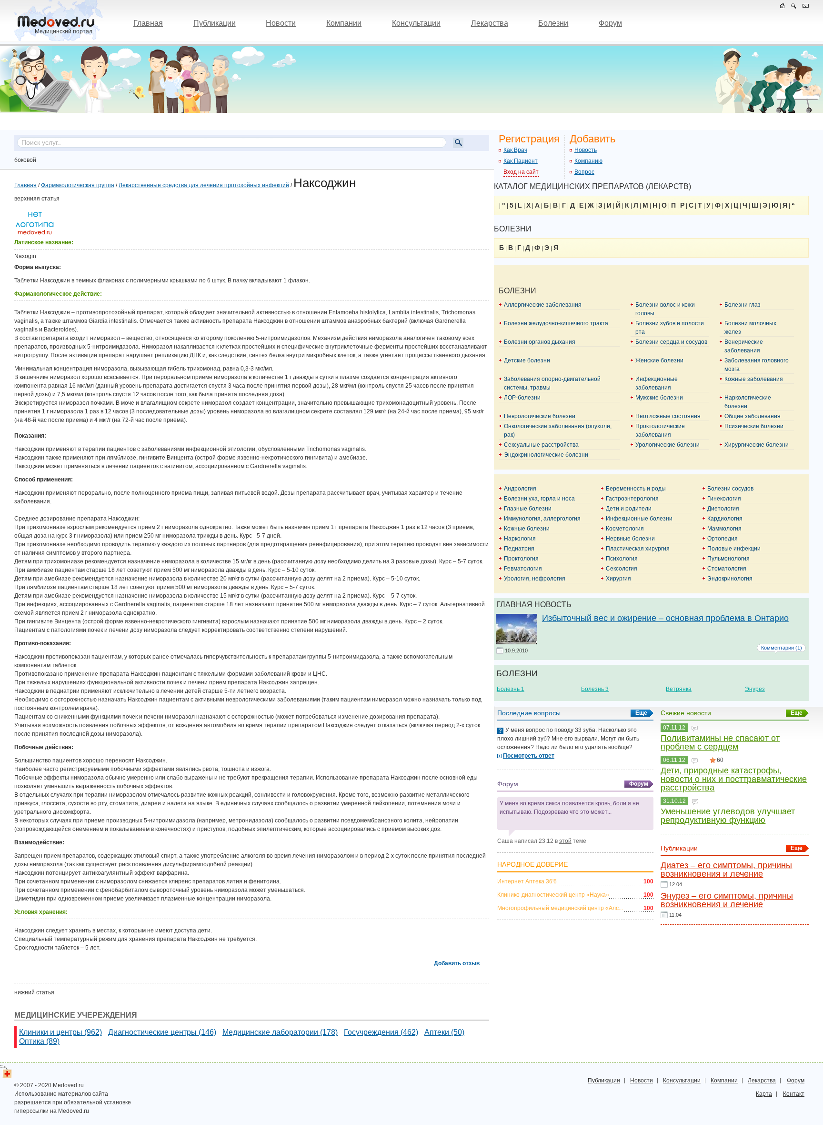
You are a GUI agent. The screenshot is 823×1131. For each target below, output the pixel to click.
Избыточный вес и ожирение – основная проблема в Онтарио (665, 618)
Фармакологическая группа (77, 185)
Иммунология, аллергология (542, 518)
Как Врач (515, 150)
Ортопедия (722, 538)
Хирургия (618, 578)
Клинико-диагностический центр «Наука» (553, 894)
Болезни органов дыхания (539, 342)
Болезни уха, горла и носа (539, 498)
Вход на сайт (521, 172)
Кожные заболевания (753, 379)
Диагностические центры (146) (162, 1032)
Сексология (621, 568)
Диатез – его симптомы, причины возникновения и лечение (726, 870)
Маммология (724, 528)
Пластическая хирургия (638, 548)
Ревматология (523, 568)
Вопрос (584, 172)
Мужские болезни (659, 397)
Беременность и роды (636, 488)
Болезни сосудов (730, 488)
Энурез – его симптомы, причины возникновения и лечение (727, 900)
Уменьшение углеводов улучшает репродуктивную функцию (728, 815)
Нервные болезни (630, 538)
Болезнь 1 (510, 689)
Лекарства (489, 23)
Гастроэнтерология (632, 498)
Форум (610, 23)
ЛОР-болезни (522, 397)
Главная (148, 23)
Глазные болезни (528, 508)
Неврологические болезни (539, 416)
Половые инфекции (734, 548)
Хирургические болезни (756, 444)
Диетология (723, 508)
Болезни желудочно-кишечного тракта (556, 323)
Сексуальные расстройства (541, 444)
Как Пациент (520, 161)
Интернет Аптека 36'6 (527, 881)
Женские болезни (659, 360)
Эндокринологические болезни (546, 454)
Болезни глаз (742, 304)
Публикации (214, 23)
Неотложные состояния (668, 416)
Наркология (520, 538)
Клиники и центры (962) (60, 1032)
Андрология (520, 488)
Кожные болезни (527, 528)
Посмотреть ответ (528, 755)
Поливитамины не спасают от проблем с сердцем (720, 742)
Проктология (521, 558)
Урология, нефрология (534, 578)
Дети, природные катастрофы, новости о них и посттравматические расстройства (734, 779)
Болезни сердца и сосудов (671, 342)
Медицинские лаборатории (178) (280, 1032)
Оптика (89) (39, 1041)
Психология (622, 558)
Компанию (588, 161)
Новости (281, 23)
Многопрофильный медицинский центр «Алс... (560, 908)
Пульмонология (728, 558)
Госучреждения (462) (381, 1032)
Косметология (625, 528)
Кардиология (725, 518)
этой (565, 841)
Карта (764, 1094)
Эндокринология (730, 578)
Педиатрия (519, 548)
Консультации (416, 23)
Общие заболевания (752, 416)
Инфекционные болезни (639, 518)
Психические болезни (753, 426)
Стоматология (726, 568)
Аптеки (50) (444, 1032)
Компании (343, 23)
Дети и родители (629, 508)
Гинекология (724, 498)
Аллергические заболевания (543, 304)
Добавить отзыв (457, 963)
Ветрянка (679, 689)
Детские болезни (527, 360)
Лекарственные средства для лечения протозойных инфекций (204, 185)
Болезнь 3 (595, 689)
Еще (641, 713)
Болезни (553, 23)
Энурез (755, 689)
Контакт (793, 1094)
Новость (585, 150)
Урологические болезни (667, 444)
